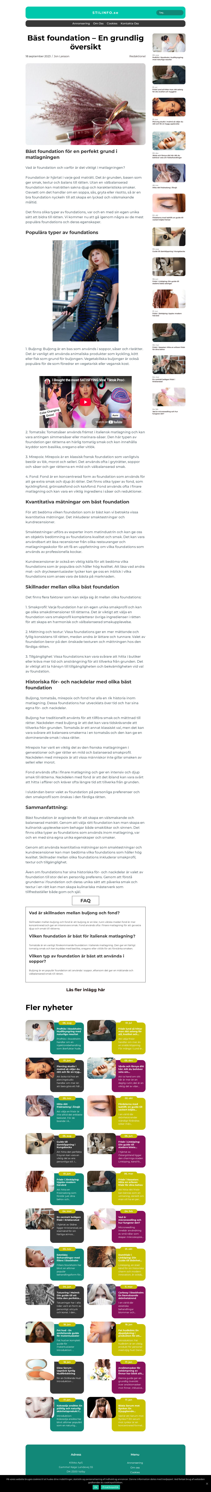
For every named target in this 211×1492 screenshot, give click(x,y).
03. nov (67, 1248)
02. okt (129, 1098)
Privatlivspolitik (110, 1487)
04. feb (129, 1211)
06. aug (67, 1022)
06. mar (128, 1173)
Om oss (98, 23)
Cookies (112, 23)
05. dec (128, 1060)
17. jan (128, 1361)
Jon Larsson (61, 56)
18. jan (67, 1324)
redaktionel (137, 56)
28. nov (67, 1098)
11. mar (129, 1286)
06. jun (129, 1135)
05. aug (67, 1135)
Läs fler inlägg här (85, 989)
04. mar (67, 1211)
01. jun (67, 1060)
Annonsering (81, 23)
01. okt (128, 1248)
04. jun (67, 1286)
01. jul (128, 1022)
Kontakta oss (130, 23)
